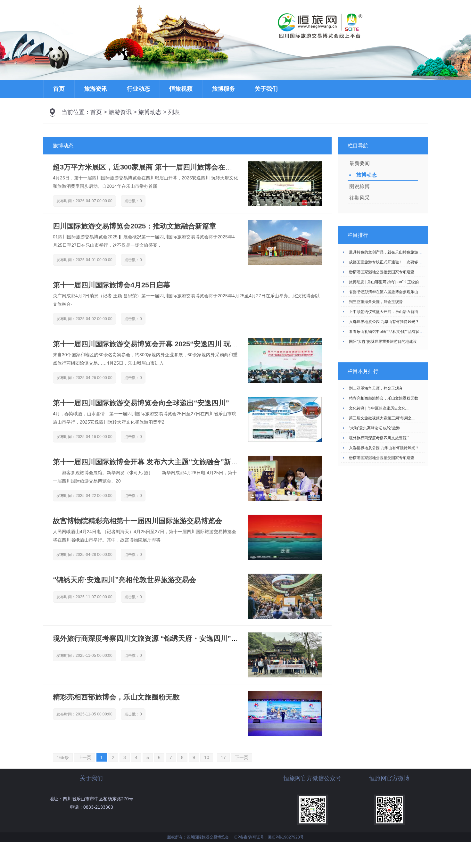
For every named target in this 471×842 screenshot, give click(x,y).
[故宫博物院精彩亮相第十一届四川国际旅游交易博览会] (285, 558)
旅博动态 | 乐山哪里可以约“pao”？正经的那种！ (389, 282)
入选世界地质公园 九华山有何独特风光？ (384, 321)
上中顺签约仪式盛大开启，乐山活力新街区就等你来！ (395, 312)
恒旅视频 (181, 89)
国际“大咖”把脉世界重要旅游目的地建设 (383, 341)
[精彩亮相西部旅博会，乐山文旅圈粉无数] (285, 734)
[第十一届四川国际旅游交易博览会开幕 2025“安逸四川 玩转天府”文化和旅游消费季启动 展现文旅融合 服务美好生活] (285, 381)
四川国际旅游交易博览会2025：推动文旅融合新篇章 (134, 226)
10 (206, 757)
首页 (59, 89)
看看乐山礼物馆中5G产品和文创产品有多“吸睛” (389, 331)
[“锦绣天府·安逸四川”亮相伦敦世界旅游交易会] (285, 617)
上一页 (84, 757)
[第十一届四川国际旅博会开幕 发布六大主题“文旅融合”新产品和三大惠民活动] (285, 499)
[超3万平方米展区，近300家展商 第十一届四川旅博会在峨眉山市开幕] (285, 204)
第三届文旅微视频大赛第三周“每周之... (382, 418)
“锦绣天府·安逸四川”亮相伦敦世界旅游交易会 (124, 580)
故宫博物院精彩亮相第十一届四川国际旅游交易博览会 (137, 521)
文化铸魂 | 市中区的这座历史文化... (379, 408)
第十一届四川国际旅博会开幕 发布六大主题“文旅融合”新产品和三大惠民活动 (173, 462)
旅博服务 (223, 89)
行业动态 (138, 89)
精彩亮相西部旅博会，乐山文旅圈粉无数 (116, 697)
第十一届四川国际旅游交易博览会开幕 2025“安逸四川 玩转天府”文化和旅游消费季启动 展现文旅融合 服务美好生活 (233, 344)
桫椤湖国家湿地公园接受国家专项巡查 (381, 272)
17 (223, 757)
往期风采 (359, 198)
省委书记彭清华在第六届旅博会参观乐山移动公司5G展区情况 (401, 292)
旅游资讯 (95, 89)
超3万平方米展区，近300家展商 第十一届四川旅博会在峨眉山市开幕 (160, 167)
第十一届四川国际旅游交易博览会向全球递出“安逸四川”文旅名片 (155, 403)
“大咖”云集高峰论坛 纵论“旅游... (376, 428)
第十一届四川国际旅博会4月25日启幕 (111, 285)
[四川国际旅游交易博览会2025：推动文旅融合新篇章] (285, 263)
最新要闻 (359, 163)
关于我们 (266, 89)
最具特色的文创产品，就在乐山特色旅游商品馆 (389, 252)
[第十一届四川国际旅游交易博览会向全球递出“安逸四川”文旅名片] (285, 440)
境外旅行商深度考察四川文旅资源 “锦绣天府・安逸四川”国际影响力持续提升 (173, 638)
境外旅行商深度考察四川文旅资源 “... (380, 438)
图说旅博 (359, 186)
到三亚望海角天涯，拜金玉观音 (376, 302)
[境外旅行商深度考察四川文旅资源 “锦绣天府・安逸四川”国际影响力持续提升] (285, 675)
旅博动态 (149, 112)
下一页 (241, 757)
